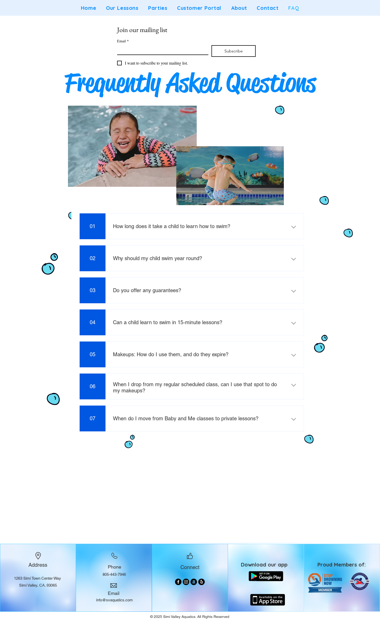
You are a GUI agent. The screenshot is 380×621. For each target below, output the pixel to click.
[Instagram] (186, 582)
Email (123, 41)
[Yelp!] (201, 582)
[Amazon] (194, 582)
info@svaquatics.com (114, 600)
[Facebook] (178, 582)
